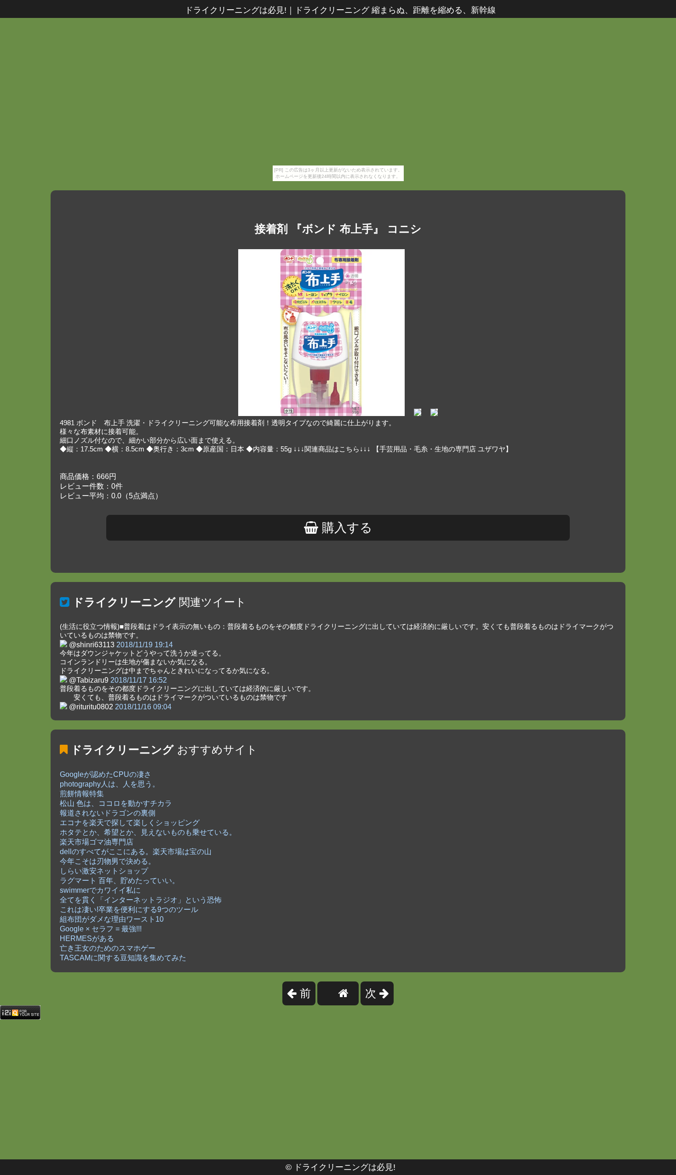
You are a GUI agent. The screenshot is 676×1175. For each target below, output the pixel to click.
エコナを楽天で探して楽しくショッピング (130, 823)
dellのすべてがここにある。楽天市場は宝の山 (136, 852)
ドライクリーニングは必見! (344, 1167)
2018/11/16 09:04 (143, 707)
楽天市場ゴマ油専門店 (96, 842)
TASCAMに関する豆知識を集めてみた (123, 958)
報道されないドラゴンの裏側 (107, 813)
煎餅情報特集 (82, 794)
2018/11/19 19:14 (144, 645)
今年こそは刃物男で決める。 (107, 861)
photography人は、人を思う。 (110, 784)
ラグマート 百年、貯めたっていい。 (119, 880)
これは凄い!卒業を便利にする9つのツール (129, 909)
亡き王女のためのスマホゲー (107, 948)
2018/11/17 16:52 (138, 680)
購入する (345, 528)
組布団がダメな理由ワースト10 (112, 919)
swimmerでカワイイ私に (100, 890)
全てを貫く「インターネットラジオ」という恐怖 (141, 900)
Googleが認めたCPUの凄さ (105, 774)
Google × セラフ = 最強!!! (101, 929)
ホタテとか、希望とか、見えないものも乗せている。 (148, 832)
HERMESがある (87, 938)
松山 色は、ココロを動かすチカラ (116, 803)
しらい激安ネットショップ (104, 871)
